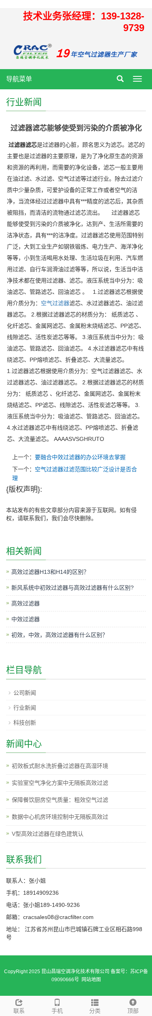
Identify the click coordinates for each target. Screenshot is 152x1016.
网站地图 (91, 979)
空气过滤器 (55, 303)
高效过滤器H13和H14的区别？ (50, 572)
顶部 (133, 1011)
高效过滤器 (25, 603)
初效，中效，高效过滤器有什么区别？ (59, 635)
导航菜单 (19, 79)
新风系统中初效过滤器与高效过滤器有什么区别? (72, 587)
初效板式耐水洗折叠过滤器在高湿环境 (60, 766)
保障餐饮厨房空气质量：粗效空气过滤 (60, 800)
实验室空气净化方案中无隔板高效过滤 (60, 783)
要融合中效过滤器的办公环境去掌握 (80, 457)
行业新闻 (24, 707)
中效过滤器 (25, 619)
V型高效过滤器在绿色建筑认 (47, 834)
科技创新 (24, 722)
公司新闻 (24, 692)
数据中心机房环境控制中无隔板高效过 (60, 817)
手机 (57, 1011)
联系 (19, 1011)
